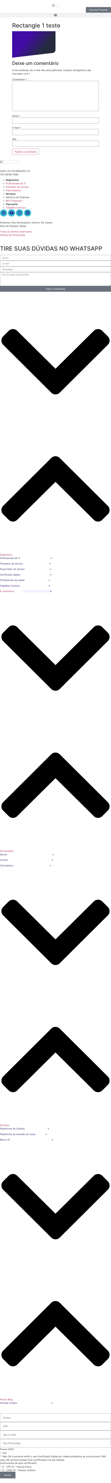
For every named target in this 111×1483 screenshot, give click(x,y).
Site (14, 139)
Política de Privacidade (12, 235)
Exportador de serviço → (25, 569)
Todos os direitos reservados (16, 231)
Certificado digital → (26, 574)
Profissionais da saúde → (25, 580)
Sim (5, 1452)
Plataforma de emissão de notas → (23, 1134)
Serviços (4, 1125)
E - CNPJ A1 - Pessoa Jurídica (19, 1470)
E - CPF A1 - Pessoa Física (17, 1466)
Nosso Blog (6, 1399)
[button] (55, 15)
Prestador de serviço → (25, 563)
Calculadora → (25, 865)
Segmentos (6, 554)
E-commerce (8, 591)
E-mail (16, 127)
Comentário (19, 79)
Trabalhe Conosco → (25, 585)
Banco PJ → (26, 1139)
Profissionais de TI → (26, 558)
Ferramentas (6, 851)
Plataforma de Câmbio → (24, 1128)
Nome (16, 116)
